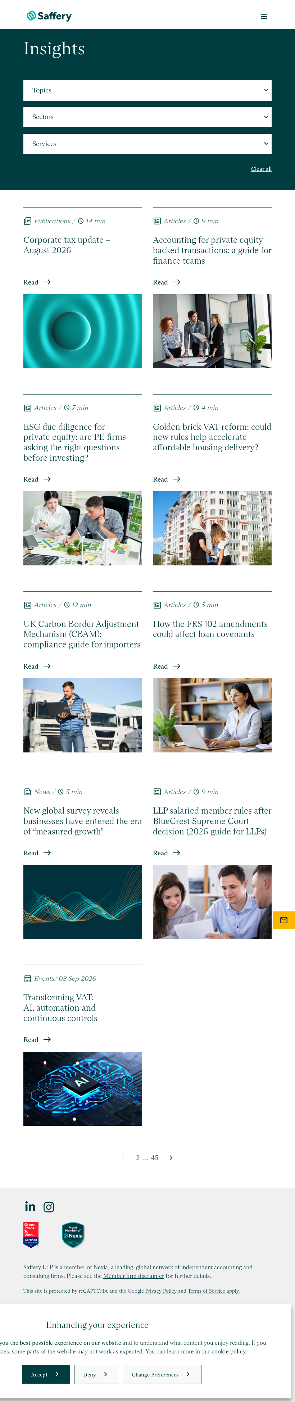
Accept (39, 1374)
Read (30, 282)
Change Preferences (155, 1374)
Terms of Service (206, 1291)
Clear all (261, 168)
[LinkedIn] (30, 1206)
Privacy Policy (161, 1291)
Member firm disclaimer (133, 1275)
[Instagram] (49, 1206)
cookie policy (229, 1351)
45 (154, 1157)
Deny (89, 1374)
